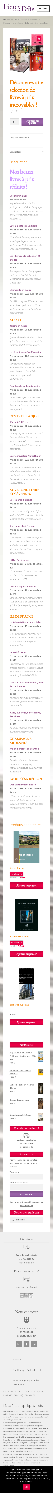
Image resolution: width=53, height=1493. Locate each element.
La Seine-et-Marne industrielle (25, 622)
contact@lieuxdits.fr (26, 1335)
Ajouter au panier (32, 121)
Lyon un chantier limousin (23, 784)
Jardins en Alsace (18, 325)
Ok (26, 1486)
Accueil (10, 19)
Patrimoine (33, 19)
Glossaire (17, 1359)
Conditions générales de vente (27, 1370)
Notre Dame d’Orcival (21, 499)
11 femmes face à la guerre (23, 225)
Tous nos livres (21, 19)
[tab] (27, 152)
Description (15, 151)
